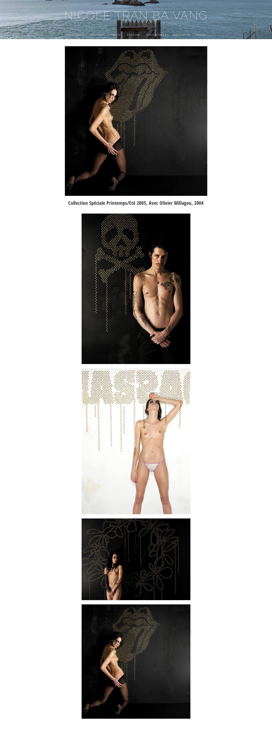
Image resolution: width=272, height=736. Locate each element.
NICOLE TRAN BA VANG (136, 15)
